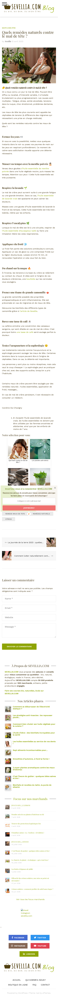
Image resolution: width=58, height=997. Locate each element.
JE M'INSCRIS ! (29, 508)
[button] (28, 488)
